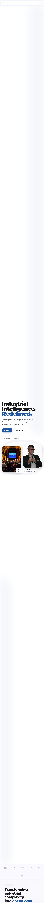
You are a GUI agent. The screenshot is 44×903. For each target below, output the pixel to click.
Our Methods (19, 430)
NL (40, 2)
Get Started (7, 430)
